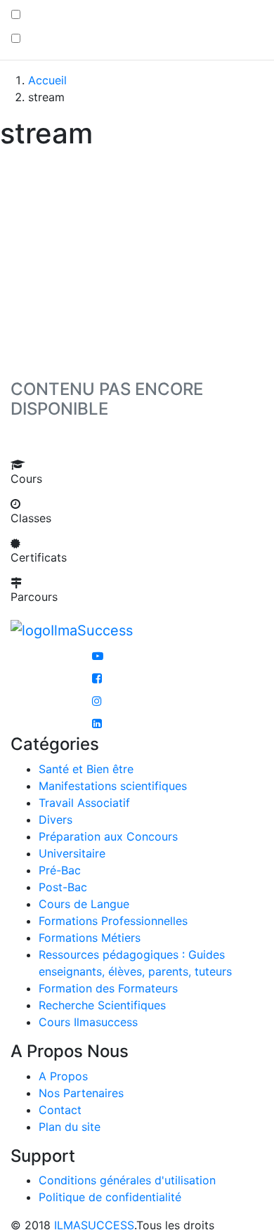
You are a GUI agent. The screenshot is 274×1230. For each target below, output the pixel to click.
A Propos (63, 1076)
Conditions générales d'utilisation (127, 1180)
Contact (60, 1110)
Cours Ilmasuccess (88, 1022)
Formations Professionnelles (113, 921)
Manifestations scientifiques (113, 786)
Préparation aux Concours (108, 836)
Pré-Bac (60, 870)
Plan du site (69, 1127)
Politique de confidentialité (110, 1197)
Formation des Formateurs (108, 988)
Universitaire (72, 853)
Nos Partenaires (81, 1093)
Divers (55, 820)
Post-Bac (63, 887)
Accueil (47, 80)
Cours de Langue (84, 904)
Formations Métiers (90, 938)
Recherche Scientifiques (102, 1005)
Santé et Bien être (86, 769)
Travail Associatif (84, 803)
